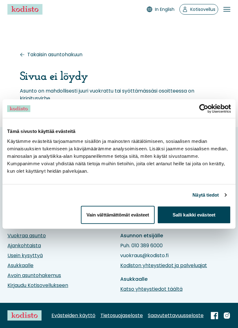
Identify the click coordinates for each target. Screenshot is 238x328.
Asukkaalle (20, 265)
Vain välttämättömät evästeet (117, 214)
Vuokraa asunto (26, 235)
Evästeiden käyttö (73, 315)
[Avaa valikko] (227, 9)
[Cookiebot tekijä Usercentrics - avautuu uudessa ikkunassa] (204, 108)
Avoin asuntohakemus (34, 275)
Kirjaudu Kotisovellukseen (37, 285)
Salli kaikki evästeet (194, 214)
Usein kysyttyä (25, 255)
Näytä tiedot (205, 195)
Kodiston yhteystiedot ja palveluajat (163, 265)
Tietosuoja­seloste (121, 315)
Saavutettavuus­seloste (176, 315)
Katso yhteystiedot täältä (151, 289)
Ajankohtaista (24, 245)
